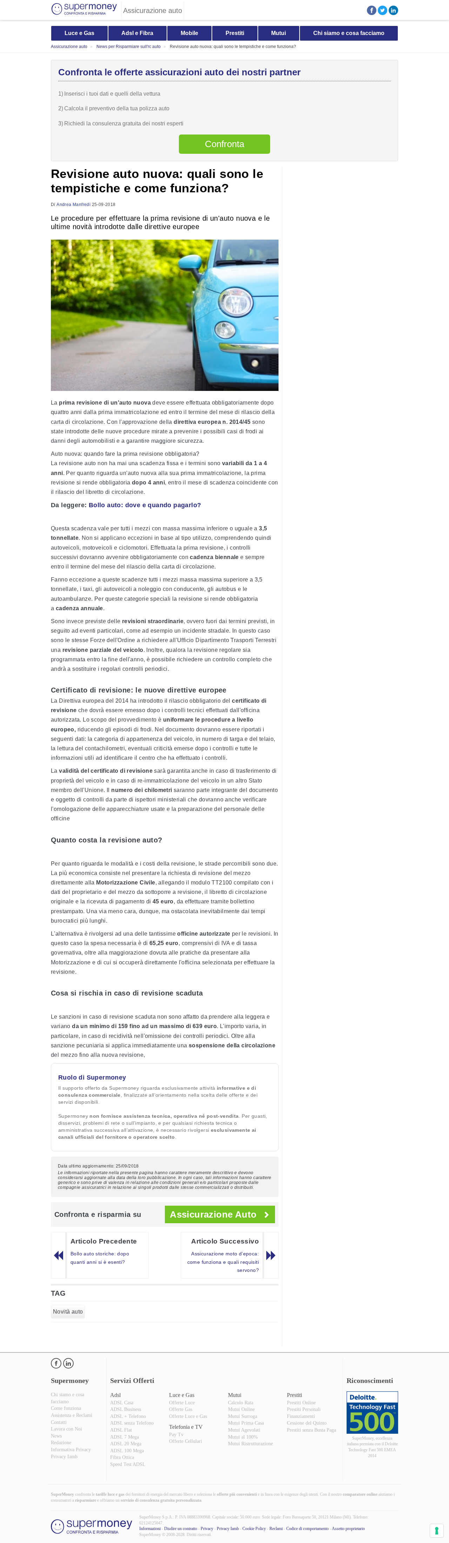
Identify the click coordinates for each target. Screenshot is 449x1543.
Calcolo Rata (240, 1402)
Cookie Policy (254, 1528)
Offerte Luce (182, 1402)
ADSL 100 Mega (127, 1450)
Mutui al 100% (243, 1437)
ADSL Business (125, 1409)
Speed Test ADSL (128, 1464)
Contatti (59, 1422)
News (56, 1436)
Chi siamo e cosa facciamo (348, 33)
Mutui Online (241, 1409)
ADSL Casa (121, 1402)
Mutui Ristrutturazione (250, 1443)
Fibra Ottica (122, 1457)
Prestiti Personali (304, 1409)
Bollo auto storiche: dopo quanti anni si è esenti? (100, 1258)
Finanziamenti (301, 1416)
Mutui (278, 33)
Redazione (61, 1442)
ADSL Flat (121, 1430)
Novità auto (68, 1312)
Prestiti (235, 33)
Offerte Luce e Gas (188, 1416)
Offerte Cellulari (185, 1441)
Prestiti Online (301, 1402)
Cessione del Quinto (307, 1423)
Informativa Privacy (71, 1449)
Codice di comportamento (307, 1528)
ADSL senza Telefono (132, 1423)
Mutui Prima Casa (246, 1423)
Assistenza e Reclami (71, 1415)
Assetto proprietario (348, 1528)
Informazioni (150, 1528)
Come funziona (66, 1408)
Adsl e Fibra (137, 33)
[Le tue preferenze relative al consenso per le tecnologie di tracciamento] (436, 1530)
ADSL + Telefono (128, 1416)
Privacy (207, 1528)
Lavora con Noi (66, 1429)
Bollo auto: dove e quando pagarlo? (145, 505)
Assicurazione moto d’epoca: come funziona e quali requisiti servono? (223, 1262)
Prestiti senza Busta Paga (311, 1430)
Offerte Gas (180, 1409)
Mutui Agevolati (244, 1430)
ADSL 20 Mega (125, 1443)
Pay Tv (176, 1434)
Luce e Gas (79, 33)
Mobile (189, 33)
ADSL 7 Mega (124, 1437)
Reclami (276, 1528)
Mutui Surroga (242, 1416)
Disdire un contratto (180, 1528)
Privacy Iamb (64, 1456)
